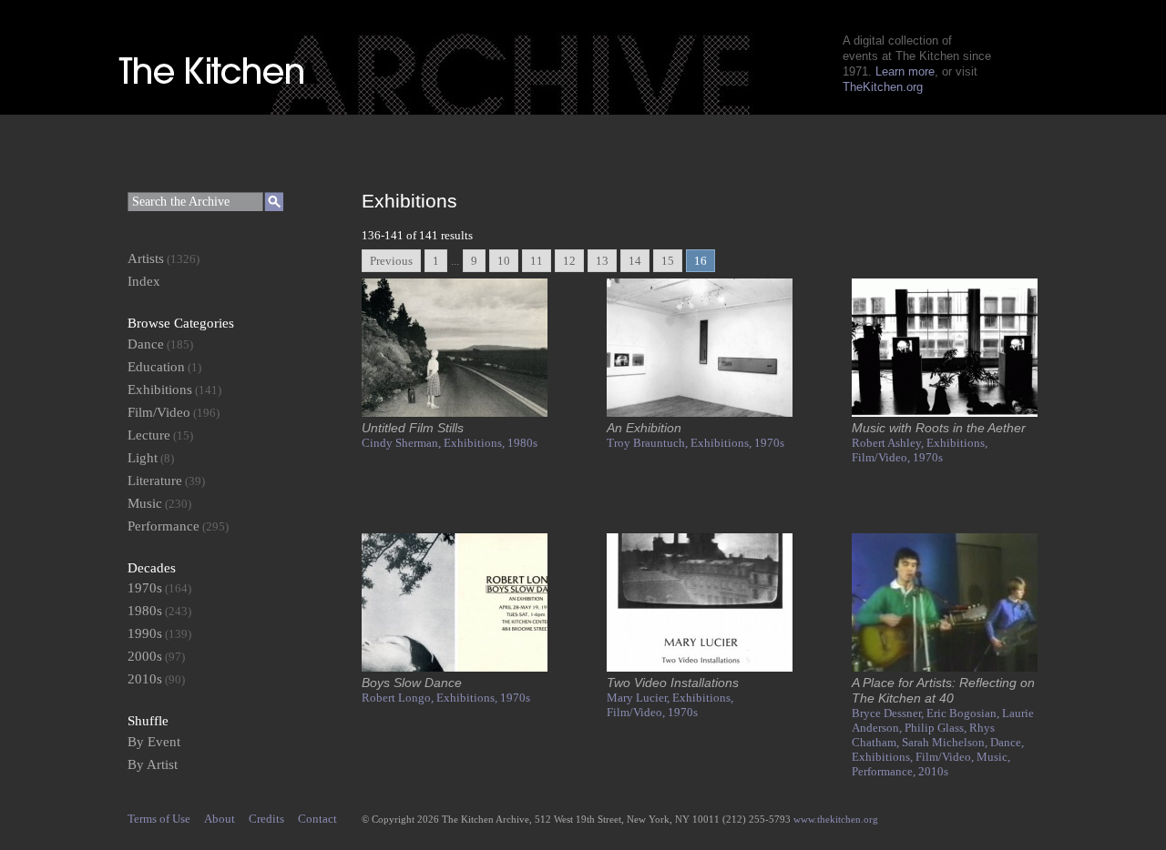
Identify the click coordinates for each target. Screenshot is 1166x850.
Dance (146, 344)
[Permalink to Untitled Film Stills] (454, 413)
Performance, (885, 771)
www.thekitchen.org (835, 819)
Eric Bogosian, (964, 713)
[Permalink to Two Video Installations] (700, 667)
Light (143, 457)
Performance (163, 526)
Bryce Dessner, (889, 713)
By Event (154, 741)
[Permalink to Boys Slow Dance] (454, 667)
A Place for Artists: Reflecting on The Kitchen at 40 (943, 690)
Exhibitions (160, 389)
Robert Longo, (399, 697)
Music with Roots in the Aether (939, 427)
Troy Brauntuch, (648, 443)
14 (635, 261)
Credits (266, 818)
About (219, 818)
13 (602, 261)
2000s (145, 656)
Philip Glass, (937, 727)
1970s (769, 443)
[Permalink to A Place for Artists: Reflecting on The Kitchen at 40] (945, 667)
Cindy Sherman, (403, 443)
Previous (391, 261)
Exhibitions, (475, 443)
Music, (993, 757)
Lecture (149, 435)
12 (569, 261)
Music (145, 503)
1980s (522, 443)
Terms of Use (159, 818)
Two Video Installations (673, 682)
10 (503, 261)
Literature (155, 480)
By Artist (153, 764)
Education (156, 366)
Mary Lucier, (639, 697)
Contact (317, 818)
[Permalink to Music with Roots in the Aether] (945, 413)
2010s (933, 771)
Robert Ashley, (889, 443)
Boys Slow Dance (412, 682)
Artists (146, 258)
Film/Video (159, 412)
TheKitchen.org (883, 87)
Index (144, 281)
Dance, (1007, 742)
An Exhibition (644, 427)
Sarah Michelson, (946, 742)
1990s (145, 633)
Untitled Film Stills (413, 427)
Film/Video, (882, 457)
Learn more (905, 71)
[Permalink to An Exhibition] (700, 413)
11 (536, 261)
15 (667, 261)
